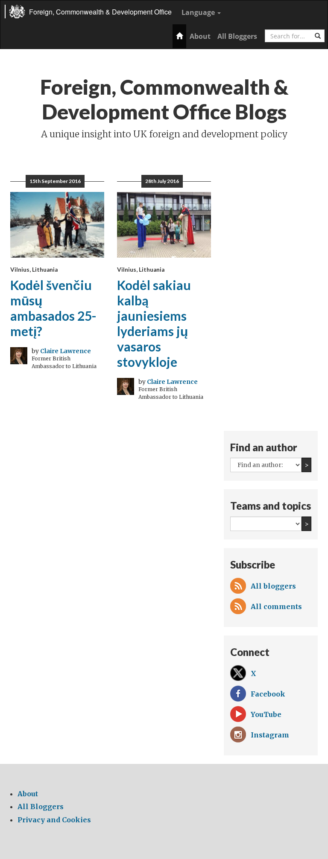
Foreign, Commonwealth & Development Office (100, 12)
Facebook (268, 694)
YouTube (266, 714)
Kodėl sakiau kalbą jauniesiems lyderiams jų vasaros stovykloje (154, 323)
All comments (276, 606)
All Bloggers (237, 36)
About (200, 36)
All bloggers (273, 586)
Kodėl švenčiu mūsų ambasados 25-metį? (53, 308)
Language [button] (199, 12)
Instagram (270, 735)
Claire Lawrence (65, 351)
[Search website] (318, 35)
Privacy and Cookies (54, 819)
